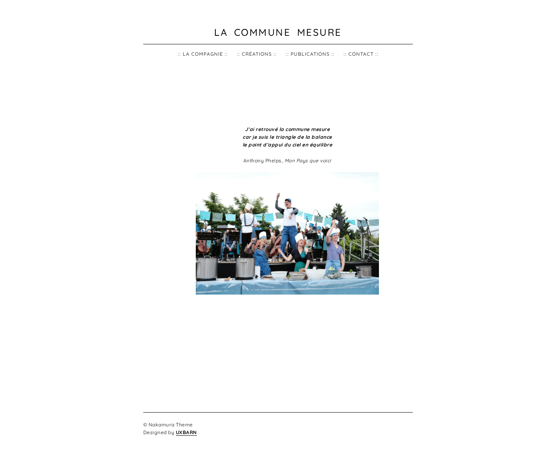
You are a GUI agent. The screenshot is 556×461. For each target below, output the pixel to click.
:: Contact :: (361, 54)
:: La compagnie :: (203, 54)
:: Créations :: (257, 54)
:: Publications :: (310, 54)
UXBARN (186, 432)
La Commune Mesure (278, 32)
